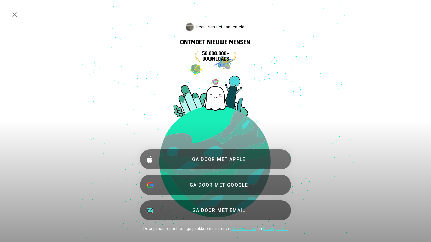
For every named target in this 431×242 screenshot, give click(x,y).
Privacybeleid (275, 228)
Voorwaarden (243, 228)
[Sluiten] (15, 15)
